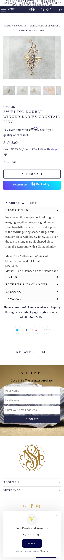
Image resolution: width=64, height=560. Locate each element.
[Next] (58, 58)
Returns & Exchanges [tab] (26, 284)
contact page (29, 312)
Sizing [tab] (11, 277)
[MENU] (2, 9)
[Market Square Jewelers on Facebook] (31, 506)
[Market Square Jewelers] (32, 9)
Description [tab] (17, 210)
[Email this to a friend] (46, 330)
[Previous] (6, 58)
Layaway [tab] (14, 299)
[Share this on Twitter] (17, 330)
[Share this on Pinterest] (36, 330)
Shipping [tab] (14, 291)
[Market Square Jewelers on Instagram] (38, 506)
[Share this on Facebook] (27, 330)
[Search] (42, 9)
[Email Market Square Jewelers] (25, 506)
